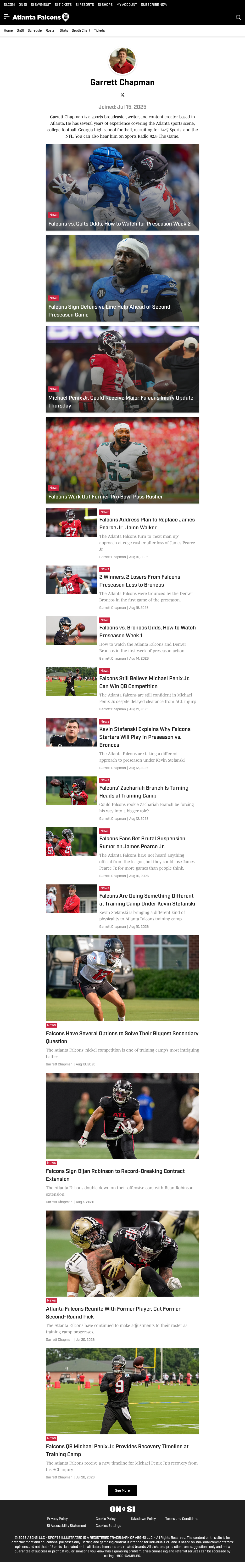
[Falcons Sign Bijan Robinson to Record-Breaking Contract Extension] (122, 1139)
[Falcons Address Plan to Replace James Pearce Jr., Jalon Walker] (122, 534)
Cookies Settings (108, 1526)
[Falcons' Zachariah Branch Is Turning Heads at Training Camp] (122, 799)
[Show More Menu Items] (7, 17)
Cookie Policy (106, 1519)
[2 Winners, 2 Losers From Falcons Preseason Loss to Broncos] (122, 588)
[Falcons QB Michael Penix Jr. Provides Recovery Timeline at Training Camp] (122, 1414)
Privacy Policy (57, 1519)
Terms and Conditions (181, 1519)
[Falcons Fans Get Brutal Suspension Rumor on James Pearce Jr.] (122, 853)
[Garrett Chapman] (112, 557)
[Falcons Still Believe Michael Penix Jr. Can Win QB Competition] (122, 690)
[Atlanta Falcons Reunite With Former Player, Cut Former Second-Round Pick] (122, 1277)
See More (122, 1491)
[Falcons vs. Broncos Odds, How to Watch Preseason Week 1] (122, 639)
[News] (105, 512)
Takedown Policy (143, 1519)
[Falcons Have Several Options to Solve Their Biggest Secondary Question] (122, 1001)
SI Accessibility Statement (66, 1526)
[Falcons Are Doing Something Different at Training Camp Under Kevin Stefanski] (122, 907)
